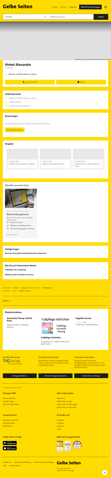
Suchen (55, 7)
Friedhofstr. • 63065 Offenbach (87, 321)
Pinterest (60, 426)
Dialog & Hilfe (9, 393)
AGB (4, 466)
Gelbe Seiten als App (64, 401)
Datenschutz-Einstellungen (44, 462)
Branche (6, 301)
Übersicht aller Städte (11, 404)
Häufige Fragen (8, 401)
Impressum (7, 462)
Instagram (60, 420)
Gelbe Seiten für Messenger (67, 404)
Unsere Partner (10, 415)
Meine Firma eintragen (90, 7)
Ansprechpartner (9, 398)
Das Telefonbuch (9, 423)
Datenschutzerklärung (22, 462)
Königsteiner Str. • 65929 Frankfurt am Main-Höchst (55, 340)
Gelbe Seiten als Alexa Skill (66, 407)
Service (63, 7)
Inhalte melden (14, 466)
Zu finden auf (63, 415)
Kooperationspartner (11, 420)
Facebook (60, 423)
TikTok (59, 429)
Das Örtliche (7, 426)
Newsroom (61, 398)
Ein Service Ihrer (65, 469)
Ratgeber (73, 7)
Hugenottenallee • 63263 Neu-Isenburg (19, 322)
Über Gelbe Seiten (65, 393)
